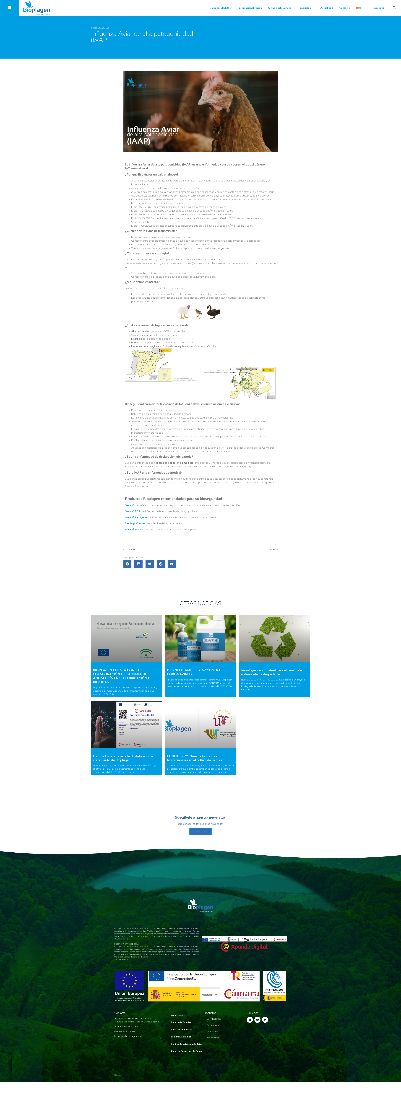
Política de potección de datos (187, 1044)
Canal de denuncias (181, 1029)
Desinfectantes (214, 1019)
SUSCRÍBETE (200, 831)
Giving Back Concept (280, 8)
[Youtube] (257, 1020)
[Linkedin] (250, 1020)
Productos (305, 8)
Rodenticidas (213, 1038)
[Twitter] (265, 1020)
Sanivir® (129, 505)
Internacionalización (250, 8)
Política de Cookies (181, 1022)
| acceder (378, 8)
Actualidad (326, 8)
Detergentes (213, 1025)
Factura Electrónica (181, 1036)
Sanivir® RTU (132, 511)
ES (361, 8)
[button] (127, 564)
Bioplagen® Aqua (135, 523)
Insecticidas (212, 1031)
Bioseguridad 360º (221, 8)
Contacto (344, 8)
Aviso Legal (177, 1015)
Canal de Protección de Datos (186, 1051)
